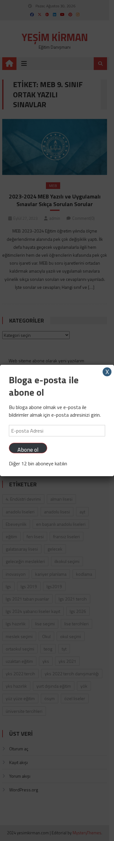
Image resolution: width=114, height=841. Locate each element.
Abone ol (28, 449)
